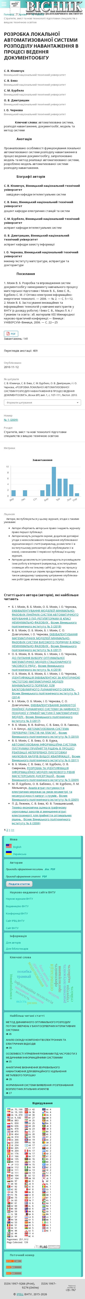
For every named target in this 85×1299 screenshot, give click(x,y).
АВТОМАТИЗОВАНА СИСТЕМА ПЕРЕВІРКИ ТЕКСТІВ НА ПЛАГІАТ (40, 731)
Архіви (23, 14)
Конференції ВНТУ (17, 913)
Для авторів (13, 942)
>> (12, 830)
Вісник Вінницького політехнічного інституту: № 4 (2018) (38, 668)
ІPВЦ (20, 1294)
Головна (9, 14)
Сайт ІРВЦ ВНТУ (15, 920)
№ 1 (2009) (38, 14)
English (17, 847)
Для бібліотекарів (17, 948)
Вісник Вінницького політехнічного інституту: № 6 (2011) (46, 758)
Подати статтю (19, 884)
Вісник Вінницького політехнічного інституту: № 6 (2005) (45, 797)
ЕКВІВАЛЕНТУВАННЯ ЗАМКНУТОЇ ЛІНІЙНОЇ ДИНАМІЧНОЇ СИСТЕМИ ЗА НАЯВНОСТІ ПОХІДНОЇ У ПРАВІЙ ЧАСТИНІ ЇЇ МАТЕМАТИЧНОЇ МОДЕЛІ (45, 711)
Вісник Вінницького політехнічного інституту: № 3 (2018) (44, 624)
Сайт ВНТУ (12, 928)
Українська (19, 854)
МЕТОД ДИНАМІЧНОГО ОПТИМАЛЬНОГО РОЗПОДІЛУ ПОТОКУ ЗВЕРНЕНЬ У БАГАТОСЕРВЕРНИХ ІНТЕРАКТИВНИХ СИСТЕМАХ (41, 1026)
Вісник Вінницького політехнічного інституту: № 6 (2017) (44, 648)
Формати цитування (19, 402)
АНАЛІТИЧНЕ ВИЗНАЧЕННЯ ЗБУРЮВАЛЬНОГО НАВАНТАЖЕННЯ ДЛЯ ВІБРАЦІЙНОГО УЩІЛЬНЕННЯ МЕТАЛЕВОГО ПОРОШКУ (36, 1071)
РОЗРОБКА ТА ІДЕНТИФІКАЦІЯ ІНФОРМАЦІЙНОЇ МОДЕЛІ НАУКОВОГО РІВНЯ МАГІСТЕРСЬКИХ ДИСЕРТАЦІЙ (43, 772)
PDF (12, 334)
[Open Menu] (4, 4)
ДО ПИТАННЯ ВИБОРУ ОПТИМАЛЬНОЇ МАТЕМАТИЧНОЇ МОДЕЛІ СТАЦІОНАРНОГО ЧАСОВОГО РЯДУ (41, 662)
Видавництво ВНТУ (17, 906)
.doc (46, 869)
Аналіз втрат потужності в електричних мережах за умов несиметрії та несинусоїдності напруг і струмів (42, 792)
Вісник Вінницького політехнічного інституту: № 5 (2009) (45, 778)
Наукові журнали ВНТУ (19, 898)
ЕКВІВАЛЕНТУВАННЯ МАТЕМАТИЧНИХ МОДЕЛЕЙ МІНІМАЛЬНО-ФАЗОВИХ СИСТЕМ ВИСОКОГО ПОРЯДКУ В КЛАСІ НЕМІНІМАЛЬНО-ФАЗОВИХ (46, 640)
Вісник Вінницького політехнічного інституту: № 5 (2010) (45, 734)
